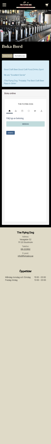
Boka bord (7, 56)
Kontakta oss (20, 56)
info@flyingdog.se (25, 256)
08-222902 (25, 249)
